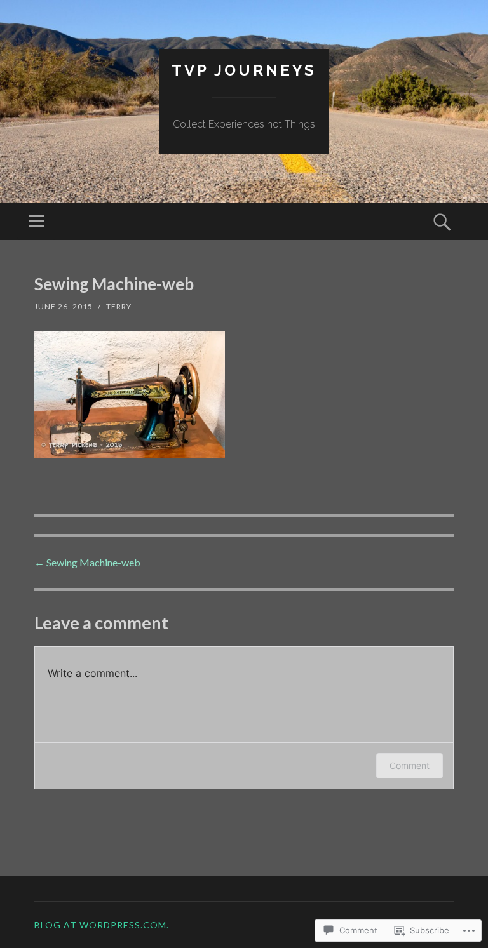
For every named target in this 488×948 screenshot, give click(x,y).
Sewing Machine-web (87, 562)
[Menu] (36, 221)
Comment (410, 765)
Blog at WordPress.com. (101, 924)
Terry (119, 306)
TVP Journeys (244, 70)
